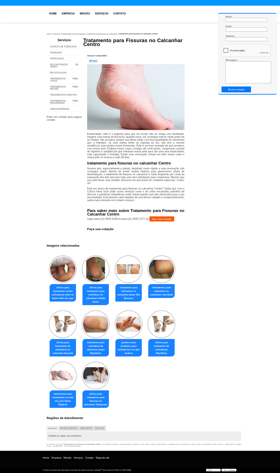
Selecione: (52, 428)
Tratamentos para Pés (63, 95)
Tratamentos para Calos (64, 79)
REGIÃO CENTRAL (68, 428)
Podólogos (57, 58)
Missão (85, 13)
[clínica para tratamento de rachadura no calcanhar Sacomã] (63, 324)
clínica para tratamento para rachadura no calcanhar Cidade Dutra (95, 294)
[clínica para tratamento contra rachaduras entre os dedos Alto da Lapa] (63, 269)
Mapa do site (102, 457)
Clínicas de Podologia (63, 46)
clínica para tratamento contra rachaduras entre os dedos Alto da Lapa (63, 292)
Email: (229, 26)
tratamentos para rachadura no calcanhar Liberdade (161, 291)
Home (53, 13)
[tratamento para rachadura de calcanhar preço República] (96, 324)
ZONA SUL (100, 428)
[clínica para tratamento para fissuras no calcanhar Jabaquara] (96, 376)
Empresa (68, 13)
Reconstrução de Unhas (64, 65)
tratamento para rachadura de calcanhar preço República (96, 347)
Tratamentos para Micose (64, 88)
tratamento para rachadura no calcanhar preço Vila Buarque (128, 292)
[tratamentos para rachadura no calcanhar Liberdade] (161, 269)
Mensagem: (229, 60)
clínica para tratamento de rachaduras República (161, 347)
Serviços (101, 13)
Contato (119, 13)
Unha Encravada (59, 109)
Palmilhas (56, 52)
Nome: (229, 16)
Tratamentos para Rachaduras (64, 102)
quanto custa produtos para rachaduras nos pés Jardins (129, 347)
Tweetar (93, 60)
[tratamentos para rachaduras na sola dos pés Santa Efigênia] (63, 376)
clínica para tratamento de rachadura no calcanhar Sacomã (63, 347)
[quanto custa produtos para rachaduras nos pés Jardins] (129, 324)
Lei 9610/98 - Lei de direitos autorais (67, 446)
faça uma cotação (162, 219)
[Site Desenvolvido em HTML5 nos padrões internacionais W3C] (213, 470)
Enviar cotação (236, 89)
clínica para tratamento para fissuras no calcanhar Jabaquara (95, 399)
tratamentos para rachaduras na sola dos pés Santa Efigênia (62, 399)
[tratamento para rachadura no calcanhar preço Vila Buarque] (129, 269)
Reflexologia (58, 72)
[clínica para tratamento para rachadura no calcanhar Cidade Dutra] (96, 269)
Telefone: (229, 36)
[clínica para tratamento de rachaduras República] (161, 324)
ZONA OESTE (86, 428)
